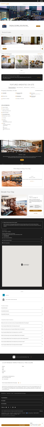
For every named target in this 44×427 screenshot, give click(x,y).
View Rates (4, 48)
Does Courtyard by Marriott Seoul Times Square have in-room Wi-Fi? (11, 332)
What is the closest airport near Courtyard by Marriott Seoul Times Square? (12, 335)
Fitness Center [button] (33, 96)
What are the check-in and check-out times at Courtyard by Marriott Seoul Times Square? (15, 322)
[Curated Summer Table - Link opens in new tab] (36, 61)
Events (3, 372)
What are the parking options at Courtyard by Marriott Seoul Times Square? (13, 329)
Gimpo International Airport (7, 240)
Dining (3, 369)
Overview (3, 366)
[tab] (12, 87)
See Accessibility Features (6, 114)
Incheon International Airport (7, 237)
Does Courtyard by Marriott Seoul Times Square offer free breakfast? (11, 344)
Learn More (38, 77)
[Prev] (2, 34)
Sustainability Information (5, 314)
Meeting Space (19, 96)
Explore (22, 159)
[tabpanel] (22, 151)
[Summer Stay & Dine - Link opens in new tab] (8, 61)
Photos (23, 366)
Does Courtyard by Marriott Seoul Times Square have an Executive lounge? (13, 341)
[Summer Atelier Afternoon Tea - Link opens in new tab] (22, 61)
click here (39, 425)
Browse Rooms (35, 210)
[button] (38, 1)
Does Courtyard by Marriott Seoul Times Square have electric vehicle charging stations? (14, 338)
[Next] (41, 34)
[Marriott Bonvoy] (41, 1)
